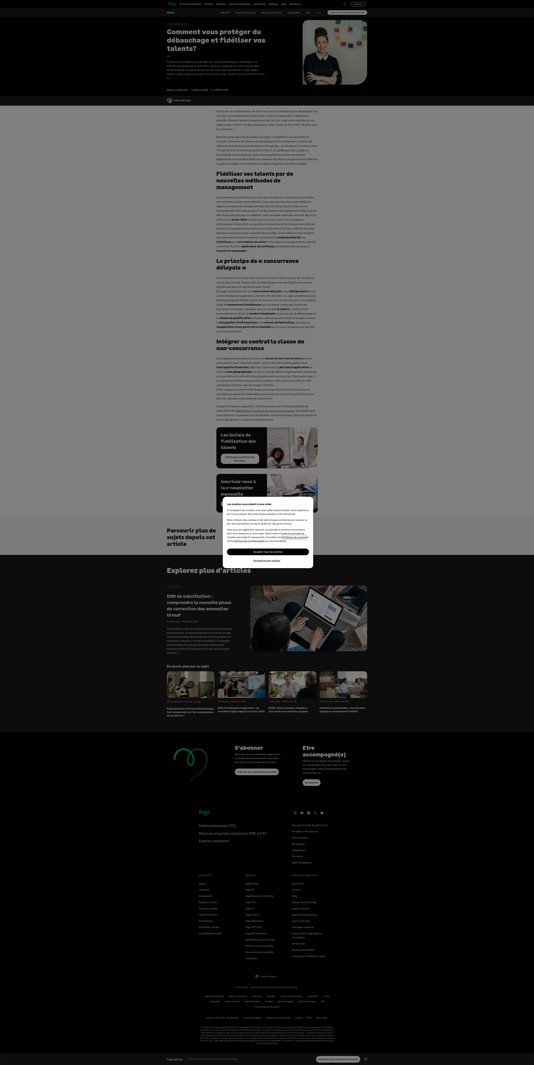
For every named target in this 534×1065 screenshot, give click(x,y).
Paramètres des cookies (266, 560)
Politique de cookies (294, 537)
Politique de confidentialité (248, 540)
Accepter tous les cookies (268, 551)
